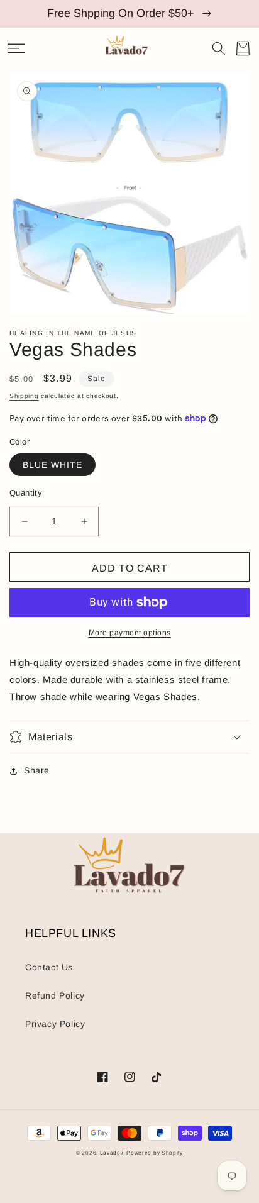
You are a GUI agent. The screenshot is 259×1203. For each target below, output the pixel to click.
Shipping (24, 395)
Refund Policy (55, 995)
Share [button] (37, 770)
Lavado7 (112, 1153)
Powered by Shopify (154, 1153)
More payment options (130, 632)
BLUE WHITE (52, 465)
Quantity (25, 492)
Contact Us (49, 967)
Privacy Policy (55, 1024)
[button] (16, 48)
